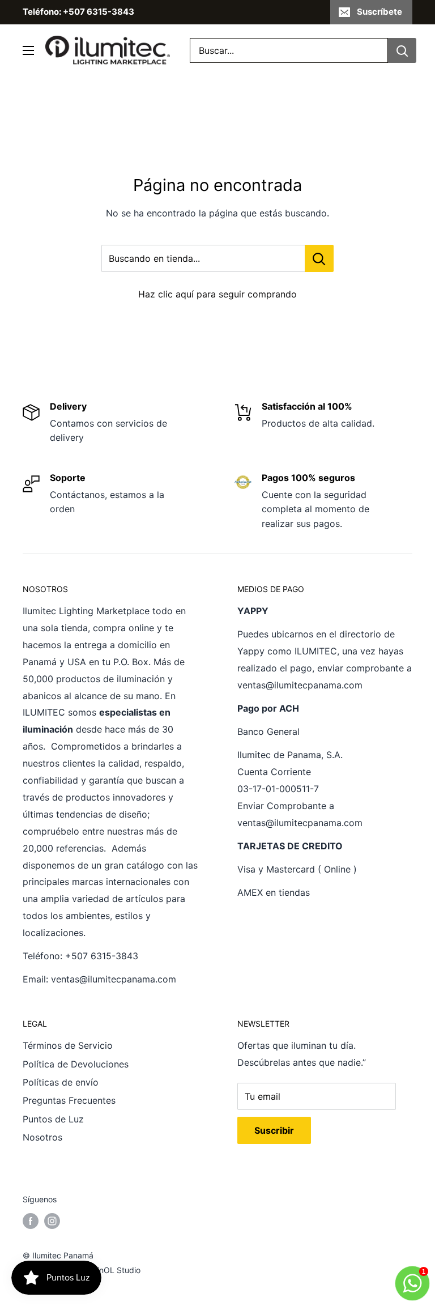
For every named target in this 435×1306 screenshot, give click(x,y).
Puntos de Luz (53, 1119)
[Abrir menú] (28, 50)
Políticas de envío (61, 1082)
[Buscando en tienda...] (319, 258)
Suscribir (274, 1130)
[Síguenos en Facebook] (31, 1221)
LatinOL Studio (113, 1270)
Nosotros (42, 1137)
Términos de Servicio (68, 1045)
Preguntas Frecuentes (69, 1100)
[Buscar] (402, 50)
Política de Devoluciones (76, 1064)
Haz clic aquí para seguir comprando (217, 294)
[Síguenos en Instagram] (52, 1221)
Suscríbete (379, 11)
